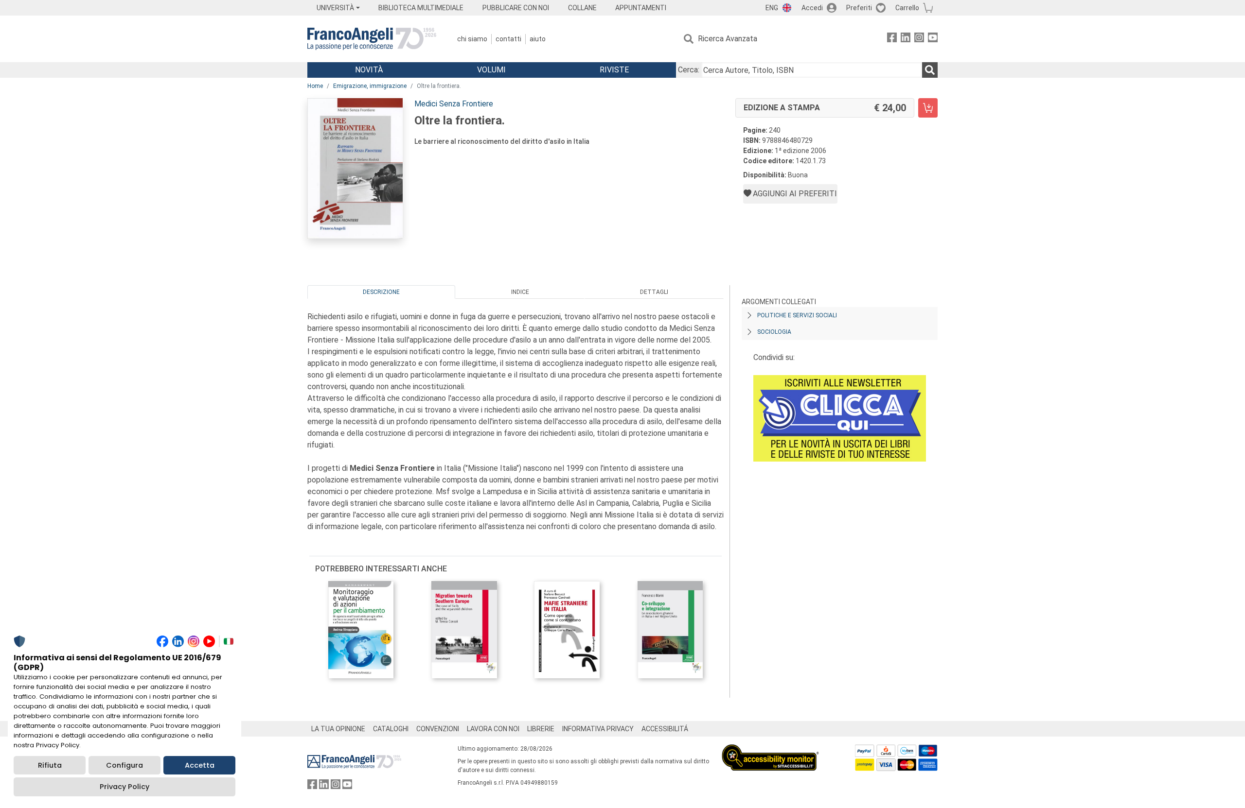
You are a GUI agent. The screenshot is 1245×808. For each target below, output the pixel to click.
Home (315, 86)
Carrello (907, 8)
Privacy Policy (124, 786)
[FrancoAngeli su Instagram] (919, 39)
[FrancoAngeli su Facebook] (892, 39)
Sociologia (774, 331)
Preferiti (859, 8)
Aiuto (538, 39)
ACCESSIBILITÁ (664, 729)
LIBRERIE (540, 729)
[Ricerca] (930, 70)
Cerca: (688, 69)
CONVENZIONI (437, 729)
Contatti (508, 39)
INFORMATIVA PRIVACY (598, 729)
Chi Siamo (472, 39)
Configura (124, 765)
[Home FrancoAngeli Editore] (371, 38)
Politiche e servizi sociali (797, 315)
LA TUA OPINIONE (338, 729)
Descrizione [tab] (381, 292)
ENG (771, 8)
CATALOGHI (391, 729)
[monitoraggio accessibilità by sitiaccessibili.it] (770, 750)
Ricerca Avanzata (727, 38)
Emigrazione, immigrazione (370, 86)
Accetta (199, 765)
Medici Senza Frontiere (453, 103)
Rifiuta (50, 765)
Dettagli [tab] (654, 292)
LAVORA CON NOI (493, 729)
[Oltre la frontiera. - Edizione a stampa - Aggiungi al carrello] (928, 108)
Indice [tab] (520, 292)
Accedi (812, 8)
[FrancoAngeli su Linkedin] (905, 39)
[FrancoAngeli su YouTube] (933, 39)
